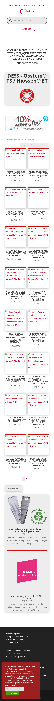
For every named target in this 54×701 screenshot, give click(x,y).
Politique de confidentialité (16, 636)
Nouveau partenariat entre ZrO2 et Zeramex (27, 597)
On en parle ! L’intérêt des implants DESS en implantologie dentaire (27, 530)
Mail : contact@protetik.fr (16, 656)
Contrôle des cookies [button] (14, 689)
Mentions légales (12, 633)
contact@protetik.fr (15, 5)
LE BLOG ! (13, 488)
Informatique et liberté (15, 639)
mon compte (41, 5)
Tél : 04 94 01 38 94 (13, 653)
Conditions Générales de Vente (18, 650)
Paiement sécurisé (13, 642)
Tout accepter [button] (12, 693)
